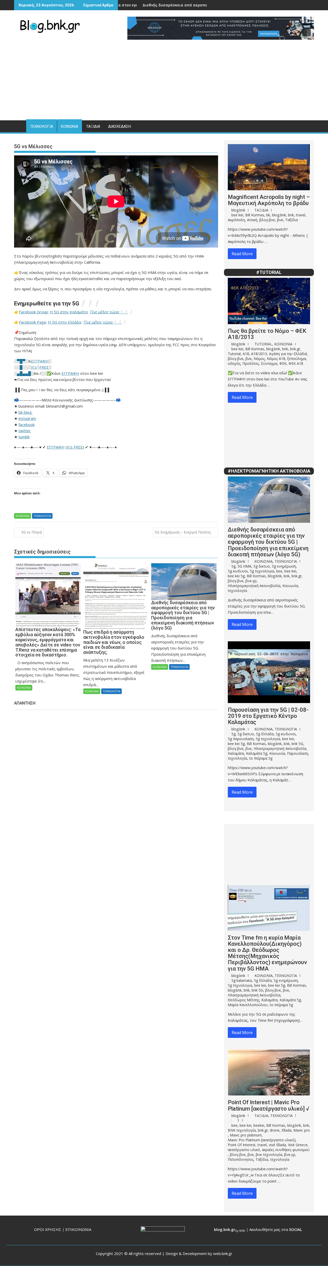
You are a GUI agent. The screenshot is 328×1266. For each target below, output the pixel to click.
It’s (34, 367)
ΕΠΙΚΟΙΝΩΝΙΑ (78, 1229)
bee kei (237, 214)
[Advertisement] (164, 82)
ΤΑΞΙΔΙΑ (93, 126)
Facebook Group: (34, 311)
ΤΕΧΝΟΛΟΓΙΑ (41, 126)
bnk (291, 214)
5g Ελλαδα (265, 733)
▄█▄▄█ (24, 373)
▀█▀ (21, 361)
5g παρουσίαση (241, 738)
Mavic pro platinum (246, 1135)
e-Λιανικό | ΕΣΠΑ (205, 5)
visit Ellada (277, 1144)
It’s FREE (75, 447)
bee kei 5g (236, 575)
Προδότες (250, 363)
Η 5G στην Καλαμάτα (69, 311)
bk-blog (25, 412)
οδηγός (234, 363)
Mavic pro (301, 1130)
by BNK (240, 1230)
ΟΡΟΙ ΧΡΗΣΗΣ (47, 1229)
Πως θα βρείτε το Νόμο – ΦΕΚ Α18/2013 (267, 334)
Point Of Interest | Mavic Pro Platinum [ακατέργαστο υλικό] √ (268, 1105)
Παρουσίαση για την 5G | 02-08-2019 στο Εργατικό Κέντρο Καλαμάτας (268, 716)
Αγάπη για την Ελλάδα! (288, 353)
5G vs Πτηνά (31, 532)
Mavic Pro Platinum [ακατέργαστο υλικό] (261, 1139)
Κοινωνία (290, 585)
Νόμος (259, 358)
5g (233, 566)
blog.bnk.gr (224, 1229)
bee (279, 571)
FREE (44, 367)
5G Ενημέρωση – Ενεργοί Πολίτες (183, 532)
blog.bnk (238, 210)
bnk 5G (297, 743)
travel (300, 214)
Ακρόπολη (236, 219)
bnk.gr (295, 348)
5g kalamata (241, 980)
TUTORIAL (263, 344)
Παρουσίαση (297, 753)
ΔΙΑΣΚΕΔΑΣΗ (119, 126)
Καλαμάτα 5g (256, 753)
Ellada (286, 1130)
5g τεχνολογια (262, 571)
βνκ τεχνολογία (269, 1154)
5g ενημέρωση (284, 566)
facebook (26, 424)
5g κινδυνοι (238, 571)
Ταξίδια (291, 219)
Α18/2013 (259, 353)
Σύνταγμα (269, 363)
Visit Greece (298, 1144)
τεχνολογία (237, 590)
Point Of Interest (241, 1144)
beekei (258, 1125)
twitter (24, 430)
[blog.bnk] (19, 125)
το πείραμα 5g (260, 758)
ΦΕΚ (282, 363)
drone (275, 1130)
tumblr (24, 436)
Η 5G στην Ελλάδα (64, 322)
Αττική (252, 219)
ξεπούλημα (296, 358)
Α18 (246, 353)
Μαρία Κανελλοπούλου (248, 1004)
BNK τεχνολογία (242, 1130)
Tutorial (234, 353)
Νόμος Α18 (276, 358)
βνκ (280, 219)
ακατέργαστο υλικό (244, 1149)
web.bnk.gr (222, 1253)
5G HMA (244, 566)
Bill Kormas (254, 214)
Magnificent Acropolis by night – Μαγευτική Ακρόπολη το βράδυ (269, 200)
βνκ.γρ (251, 580)
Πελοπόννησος (240, 1159)
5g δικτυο (261, 566)
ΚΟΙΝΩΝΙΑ (69, 126)
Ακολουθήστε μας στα (275, 1229)
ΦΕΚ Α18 (296, 363)
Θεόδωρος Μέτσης (243, 999)
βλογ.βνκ (267, 219)
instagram (27, 418)
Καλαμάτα (236, 753)
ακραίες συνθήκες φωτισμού (286, 1149)
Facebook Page (32, 322)
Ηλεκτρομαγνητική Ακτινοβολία (254, 585)
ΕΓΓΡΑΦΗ (40, 361)
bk (268, 214)
